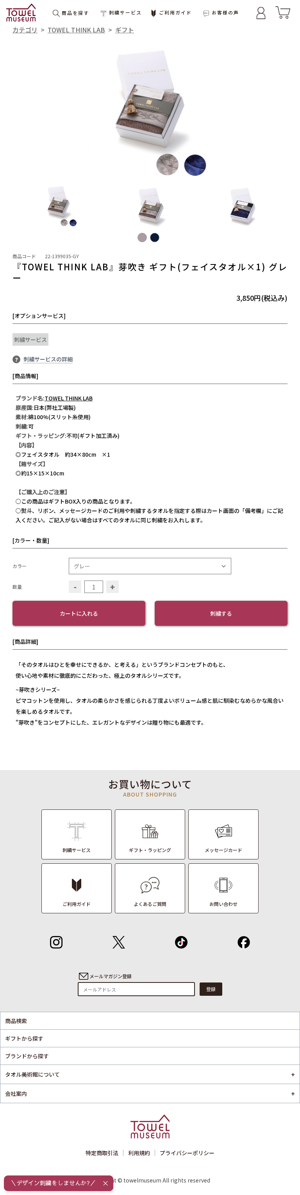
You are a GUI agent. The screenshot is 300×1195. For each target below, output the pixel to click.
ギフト (124, 29)
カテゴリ (25, 29)
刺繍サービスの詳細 (48, 359)
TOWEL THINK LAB (76, 29)
